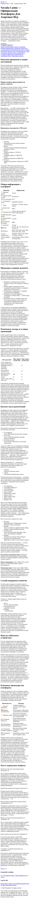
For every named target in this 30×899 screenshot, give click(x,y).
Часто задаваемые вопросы (16, 56)
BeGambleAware (20, 875)
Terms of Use (12, 883)
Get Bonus (3, 43)
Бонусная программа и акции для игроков (13, 47)
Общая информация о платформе (10, 48)
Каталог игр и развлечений (16, 51)
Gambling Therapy (9, 875)
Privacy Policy (4, 883)
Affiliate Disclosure (21, 883)
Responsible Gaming (11, 885)
